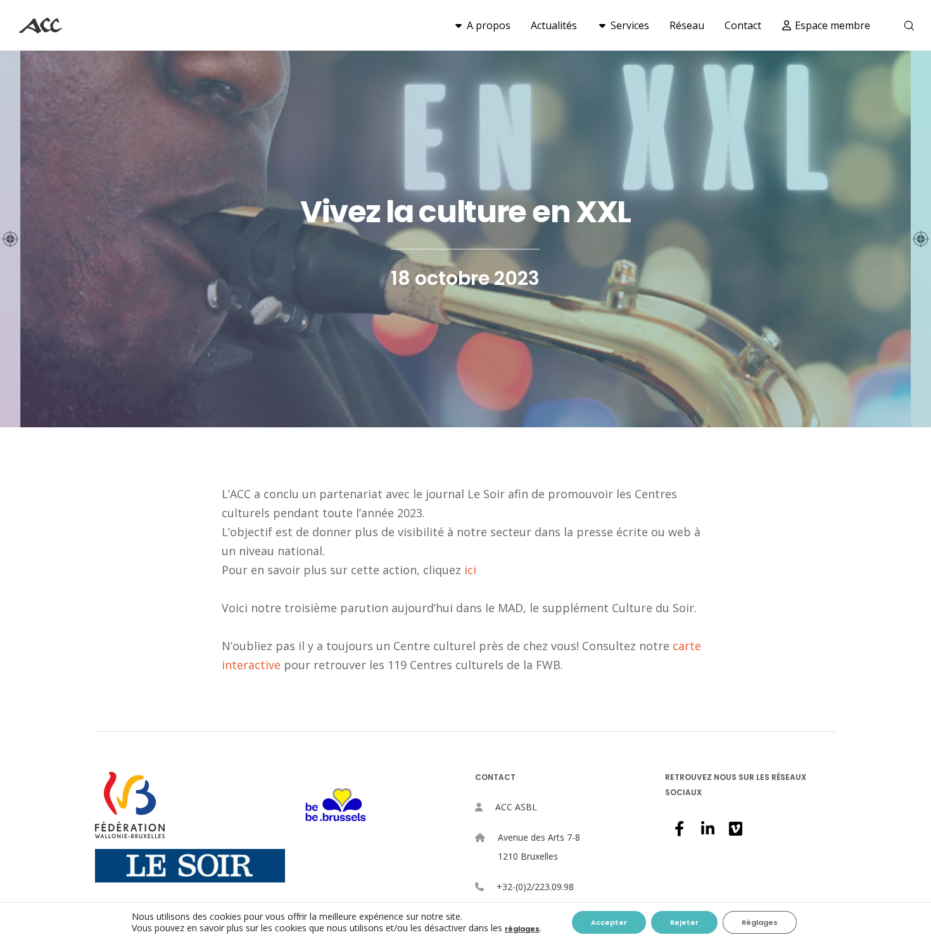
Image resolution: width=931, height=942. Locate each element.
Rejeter (684, 922)
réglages (522, 929)
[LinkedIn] (706, 826)
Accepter (609, 922)
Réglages (760, 922)
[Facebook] (679, 826)
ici (470, 569)
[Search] (901, 25)
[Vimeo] (734, 826)
